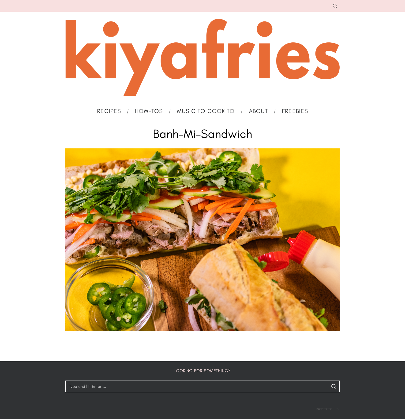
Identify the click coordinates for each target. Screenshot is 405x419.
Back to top (324, 409)
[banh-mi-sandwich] (202, 329)
